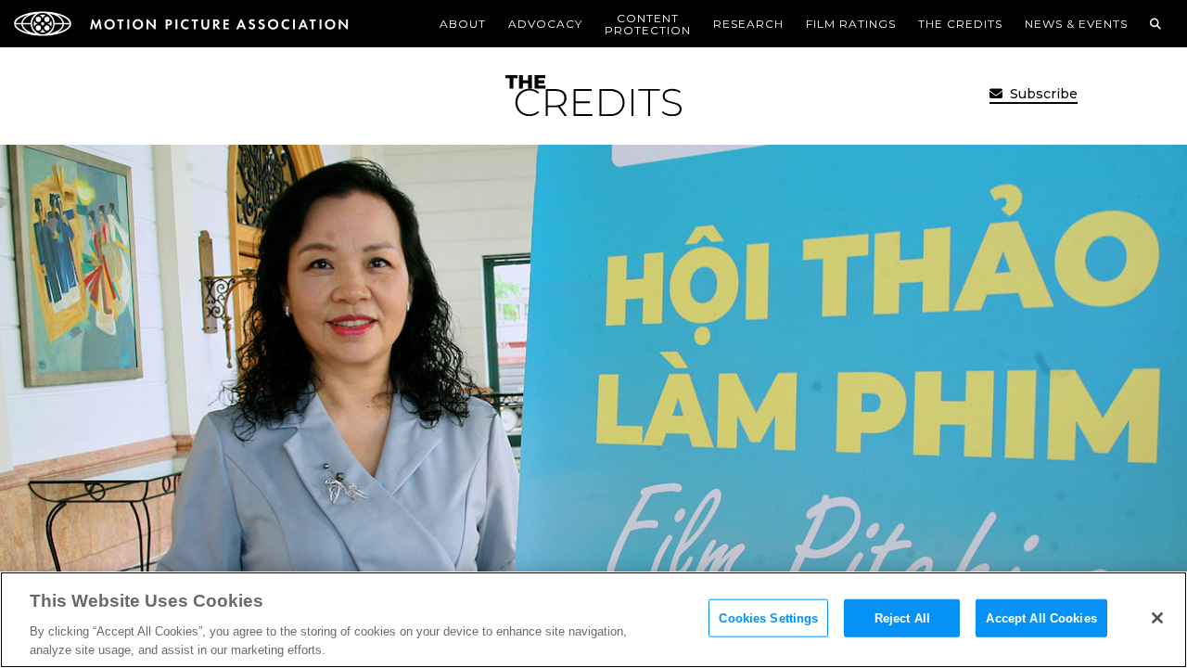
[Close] (1157, 617)
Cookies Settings (768, 618)
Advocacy (545, 24)
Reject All (902, 618)
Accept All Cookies (1041, 618)
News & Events (1076, 24)
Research (748, 24)
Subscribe (1042, 93)
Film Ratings (851, 24)
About (463, 24)
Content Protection (648, 24)
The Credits (960, 24)
